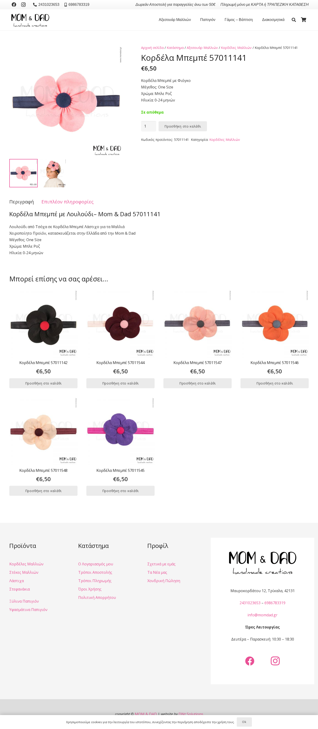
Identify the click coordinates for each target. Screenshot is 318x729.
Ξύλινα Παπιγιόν (24, 601)
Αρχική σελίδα (152, 47)
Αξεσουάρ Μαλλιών (202, 47)
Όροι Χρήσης (89, 589)
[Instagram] (23, 4)
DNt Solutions (191, 714)
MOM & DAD (146, 714)
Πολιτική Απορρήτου (97, 597)
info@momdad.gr (262, 615)
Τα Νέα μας (157, 572)
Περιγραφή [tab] (21, 202)
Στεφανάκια (19, 589)
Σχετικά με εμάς (161, 564)
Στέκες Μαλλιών (23, 572)
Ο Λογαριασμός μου (95, 564)
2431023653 (250, 602)
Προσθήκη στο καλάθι (182, 126)
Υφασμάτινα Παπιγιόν (28, 609)
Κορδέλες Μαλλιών (236, 47)
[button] (193, 19)
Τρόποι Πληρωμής (95, 580)
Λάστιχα (16, 580)
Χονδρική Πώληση (163, 580)
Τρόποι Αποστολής (95, 572)
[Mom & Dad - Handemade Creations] (30, 19)
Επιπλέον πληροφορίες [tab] (67, 202)
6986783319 (274, 602)
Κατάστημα (175, 47)
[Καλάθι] (303, 19)
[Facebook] (14, 4)
